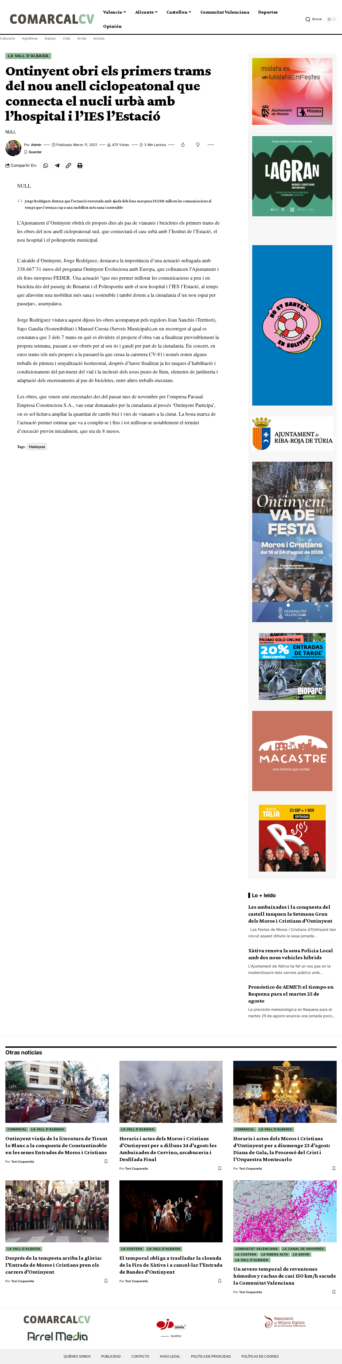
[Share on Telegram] (57, 165)
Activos (99, 38)
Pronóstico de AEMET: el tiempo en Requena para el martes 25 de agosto (291, 994)
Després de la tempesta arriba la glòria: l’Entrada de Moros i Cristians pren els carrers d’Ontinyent (53, 1265)
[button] (313, 19)
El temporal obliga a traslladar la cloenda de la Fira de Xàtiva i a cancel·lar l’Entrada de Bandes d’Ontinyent (171, 1265)
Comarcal (16, 1129)
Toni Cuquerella (22, 1161)
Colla (66, 38)
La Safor (301, 1254)
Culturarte (7, 38)
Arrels (82, 38)
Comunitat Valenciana (256, 1249)
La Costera (131, 1249)
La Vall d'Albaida (28, 55)
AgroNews (29, 38)
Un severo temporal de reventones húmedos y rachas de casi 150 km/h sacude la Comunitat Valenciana (284, 1276)
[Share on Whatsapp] (45, 165)
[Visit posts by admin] (13, 148)
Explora (50, 38)
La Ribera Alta (274, 1254)
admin (36, 145)
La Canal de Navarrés (303, 1249)
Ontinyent (37, 446)
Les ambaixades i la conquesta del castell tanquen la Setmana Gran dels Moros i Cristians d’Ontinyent (290, 914)
